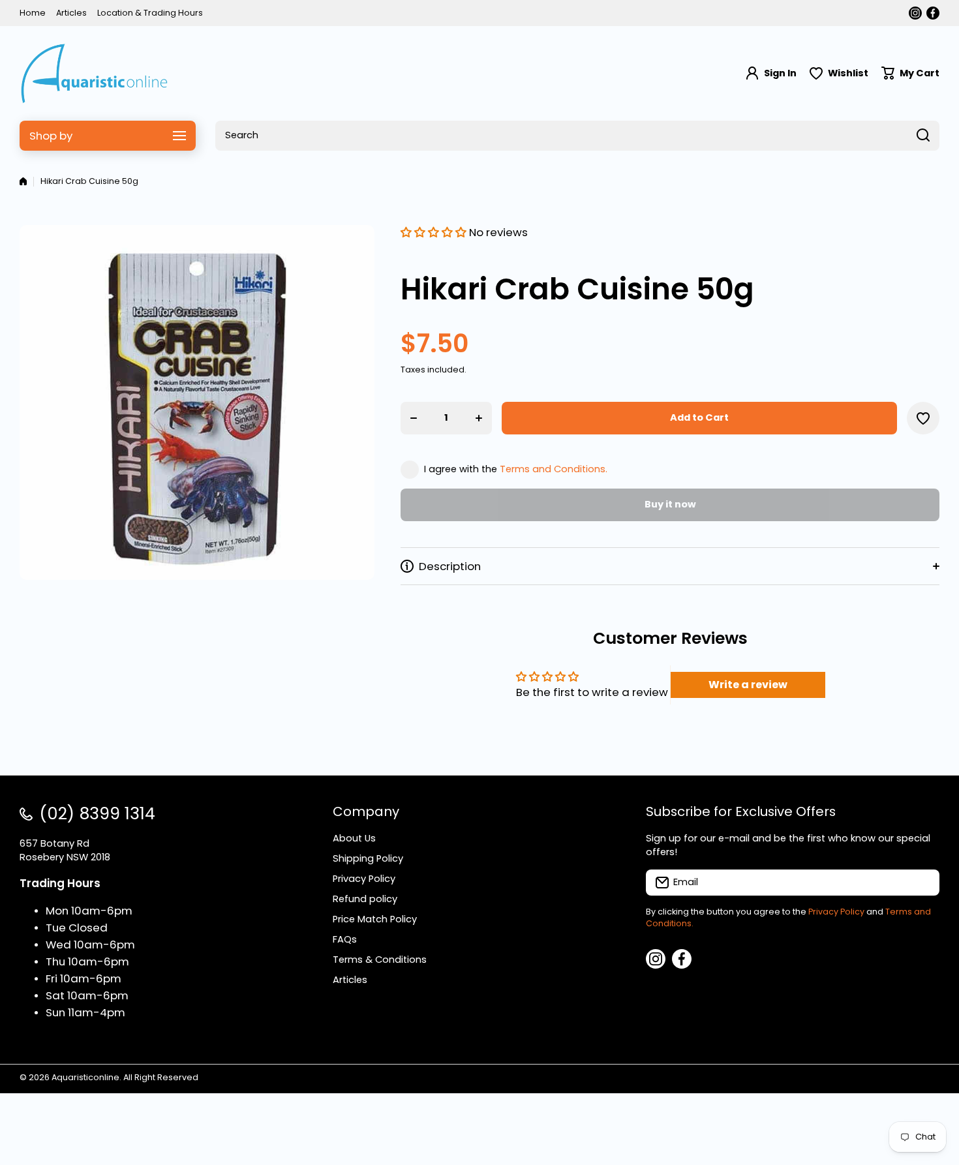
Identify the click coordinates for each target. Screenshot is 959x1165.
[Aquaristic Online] (95, 73)
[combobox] (577, 136)
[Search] (923, 136)
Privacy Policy (836, 911)
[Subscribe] (923, 883)
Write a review (747, 684)
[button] (910, 73)
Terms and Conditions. (553, 469)
